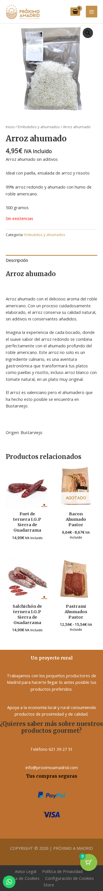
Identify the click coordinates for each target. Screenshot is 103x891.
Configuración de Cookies (69, 878)
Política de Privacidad (62, 871)
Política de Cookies (21, 878)
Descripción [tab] (17, 260)
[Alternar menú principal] (91, 11)
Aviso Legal (25, 871)
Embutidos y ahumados (39, 126)
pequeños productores (68, 675)
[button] (88, 33)
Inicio (10, 126)
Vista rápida (27, 503)
